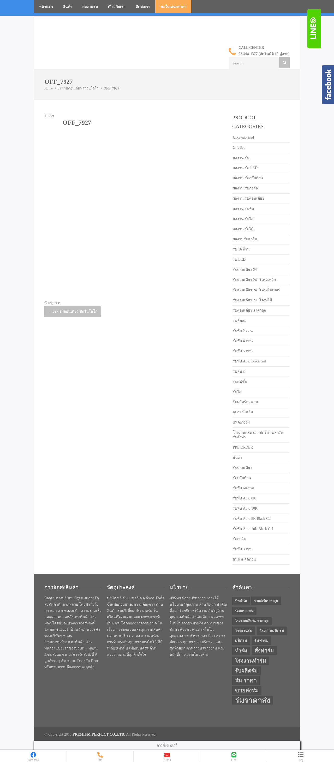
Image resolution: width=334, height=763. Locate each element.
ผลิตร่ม (241, 641)
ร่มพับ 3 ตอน (243, 549)
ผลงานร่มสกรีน (245, 239)
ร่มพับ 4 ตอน (243, 341)
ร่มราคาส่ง (252, 700)
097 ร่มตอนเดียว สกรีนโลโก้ (78, 88)
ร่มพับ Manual (243, 488)
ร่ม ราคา (246, 680)
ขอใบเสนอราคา (173, 7)
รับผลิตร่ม (246, 670)
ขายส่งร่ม (247, 690)
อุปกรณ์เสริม (243, 412)
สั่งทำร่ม (264, 650)
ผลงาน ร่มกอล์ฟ (245, 188)
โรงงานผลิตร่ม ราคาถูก (252, 621)
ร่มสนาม (240, 371)
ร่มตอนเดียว (242, 468)
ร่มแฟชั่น (240, 382)
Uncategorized (243, 137)
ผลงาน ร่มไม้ (243, 229)
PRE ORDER (243, 447)
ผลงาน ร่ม (241, 158)
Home (48, 88)
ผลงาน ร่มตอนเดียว (248, 198)
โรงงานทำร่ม (250, 661)
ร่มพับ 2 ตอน (243, 331)
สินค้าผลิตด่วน (244, 559)
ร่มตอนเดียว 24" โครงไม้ (252, 300)
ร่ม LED (239, 259)
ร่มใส (237, 392)
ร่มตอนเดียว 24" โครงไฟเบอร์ (256, 290)
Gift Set (238, 148)
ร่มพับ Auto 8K (244, 498)
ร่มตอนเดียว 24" (245, 270)
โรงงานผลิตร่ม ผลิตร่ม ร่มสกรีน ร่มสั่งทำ (258, 435)
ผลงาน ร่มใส (243, 219)
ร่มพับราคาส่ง (244, 611)
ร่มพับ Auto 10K (245, 508)
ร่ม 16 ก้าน (241, 249)
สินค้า (67, 7)
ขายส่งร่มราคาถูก (266, 601)
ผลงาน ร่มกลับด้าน (248, 178)
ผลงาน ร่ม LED (245, 168)
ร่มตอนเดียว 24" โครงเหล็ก (254, 280)
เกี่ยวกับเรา (117, 7)
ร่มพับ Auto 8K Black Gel (252, 519)
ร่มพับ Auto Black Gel (249, 361)
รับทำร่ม (261, 641)
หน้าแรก (46, 7)
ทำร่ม (241, 650)
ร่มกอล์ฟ (239, 539)
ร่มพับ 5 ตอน (243, 351)
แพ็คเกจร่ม (241, 422)
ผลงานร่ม (90, 7)
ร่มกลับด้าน (242, 478)
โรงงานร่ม (243, 631)
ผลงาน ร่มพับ (243, 209)
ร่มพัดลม (240, 321)
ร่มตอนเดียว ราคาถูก (249, 310)
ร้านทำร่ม (241, 600)
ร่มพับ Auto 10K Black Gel (253, 529)
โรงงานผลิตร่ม (272, 631)
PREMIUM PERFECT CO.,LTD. (99, 734)
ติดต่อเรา (143, 7)
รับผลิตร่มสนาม (245, 402)
